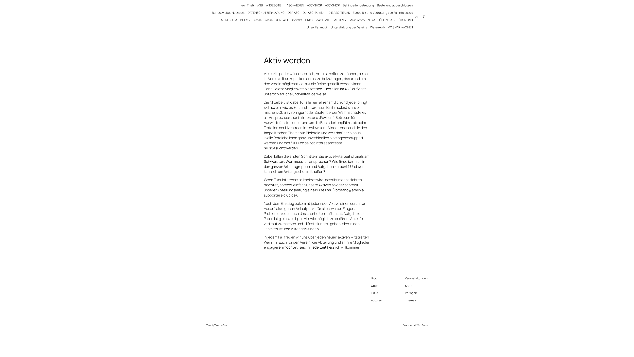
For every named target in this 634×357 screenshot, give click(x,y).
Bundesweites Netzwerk (228, 13)
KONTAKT (282, 20)
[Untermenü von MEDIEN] (345, 20)
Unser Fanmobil (317, 27)
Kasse (258, 20)
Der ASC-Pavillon (314, 13)
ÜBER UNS (386, 20)
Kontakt (297, 20)
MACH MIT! (323, 20)
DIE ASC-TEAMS (339, 13)
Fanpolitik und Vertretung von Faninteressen (383, 13)
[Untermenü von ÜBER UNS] (395, 20)
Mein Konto (357, 20)
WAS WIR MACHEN (400, 27)
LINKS (309, 20)
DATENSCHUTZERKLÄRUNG (266, 13)
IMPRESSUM (229, 20)
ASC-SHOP (314, 5)
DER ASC (293, 13)
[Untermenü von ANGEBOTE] (282, 5)
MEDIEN (339, 20)
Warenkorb (377, 27)
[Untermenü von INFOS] (250, 20)
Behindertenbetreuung (358, 5)
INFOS (244, 20)
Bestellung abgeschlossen (395, 5)
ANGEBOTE (273, 5)
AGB (260, 5)
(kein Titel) (246, 5)
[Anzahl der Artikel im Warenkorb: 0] (424, 16)
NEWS (372, 20)
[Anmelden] (416, 16)
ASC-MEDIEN (295, 5)
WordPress (422, 325)
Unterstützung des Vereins (349, 27)
